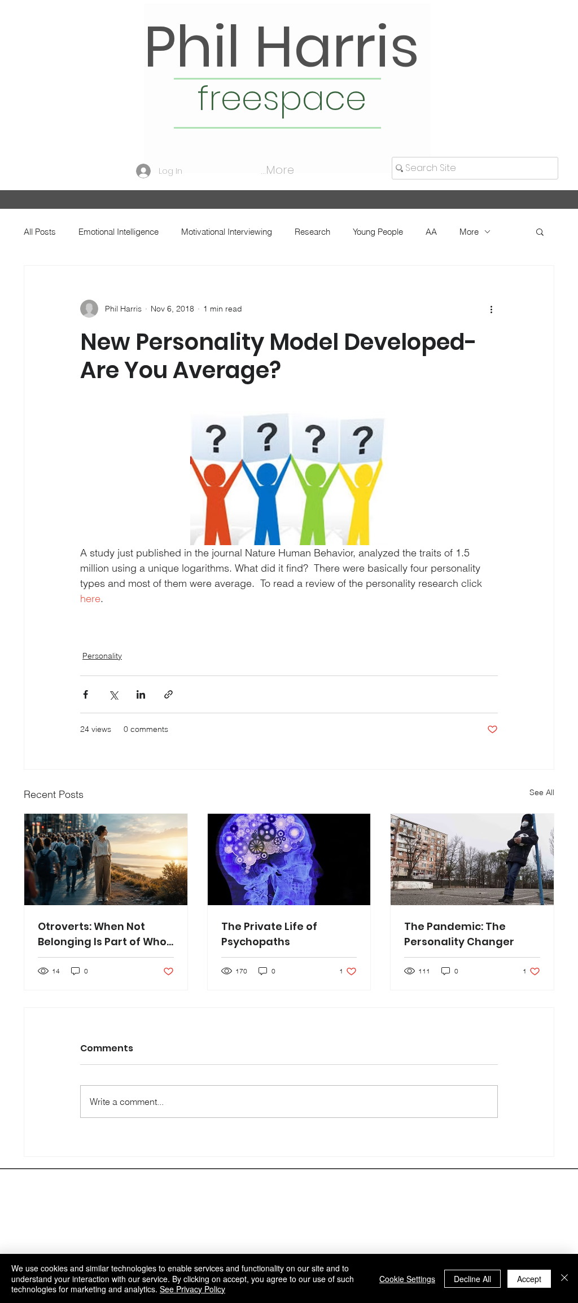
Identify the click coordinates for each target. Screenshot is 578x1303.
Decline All (472, 1278)
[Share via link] (168, 694)
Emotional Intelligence (118, 231)
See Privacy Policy (192, 1289)
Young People (378, 231)
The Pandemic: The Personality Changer (459, 934)
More (469, 231)
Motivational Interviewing (226, 231)
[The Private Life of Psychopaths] (289, 859)
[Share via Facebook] (85, 694)
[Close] (564, 1278)
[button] (540, 231)
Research (312, 231)
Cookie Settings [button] (407, 1278)
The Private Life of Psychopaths (269, 934)
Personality (102, 656)
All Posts (40, 231)
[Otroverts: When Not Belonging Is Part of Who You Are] (105, 859)
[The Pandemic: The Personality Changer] (472, 859)
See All (541, 792)
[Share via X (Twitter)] (113, 694)
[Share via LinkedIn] (140, 694)
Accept (529, 1278)
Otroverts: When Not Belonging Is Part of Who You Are (102, 934)
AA (431, 231)
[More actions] (491, 308)
